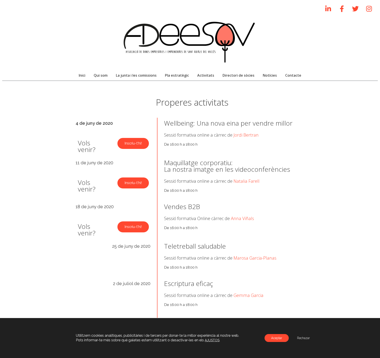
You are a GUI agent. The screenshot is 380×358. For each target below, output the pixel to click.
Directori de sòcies (238, 75)
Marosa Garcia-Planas (255, 258)
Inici (82, 75)
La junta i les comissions (136, 75)
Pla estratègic (177, 75)
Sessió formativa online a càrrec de (211, 135)
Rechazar (303, 338)
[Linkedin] (328, 8)
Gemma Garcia (248, 295)
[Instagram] (369, 8)
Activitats (205, 75)
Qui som (101, 75)
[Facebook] (341, 8)
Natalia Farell (246, 181)
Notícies (270, 75)
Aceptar (276, 338)
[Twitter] (355, 8)
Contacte (293, 75)
